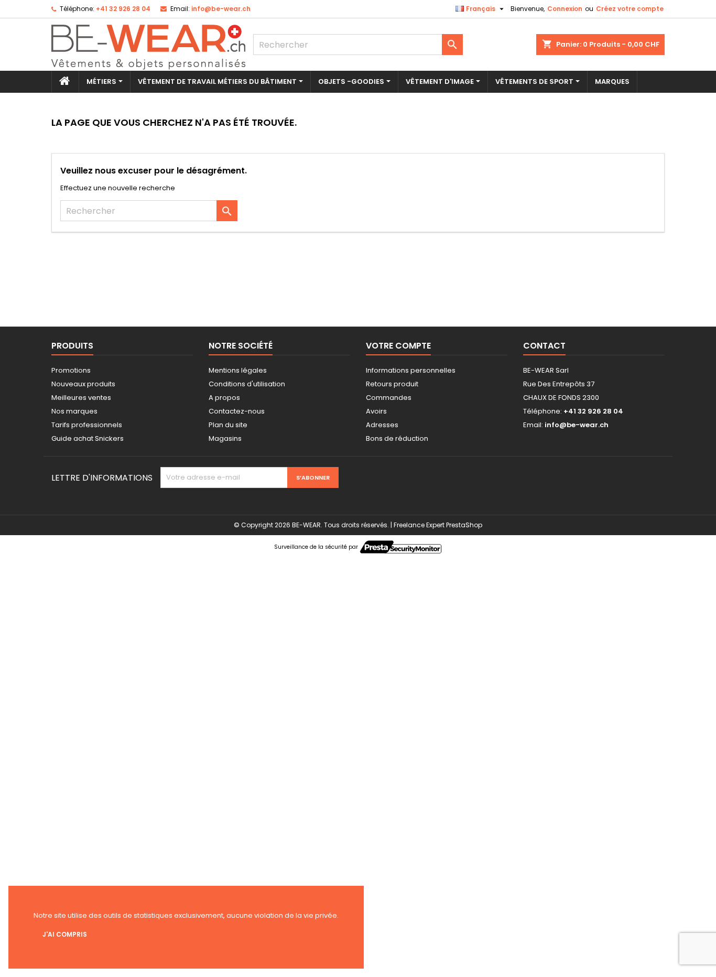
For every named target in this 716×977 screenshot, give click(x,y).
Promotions (71, 370)
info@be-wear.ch (221, 8)
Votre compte (398, 346)
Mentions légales (238, 370)
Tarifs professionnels (86, 425)
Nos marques (74, 411)
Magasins (225, 438)
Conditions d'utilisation (247, 384)
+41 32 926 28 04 (123, 8)
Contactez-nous (237, 411)
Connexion (564, 8)
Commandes (388, 398)
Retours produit (392, 384)
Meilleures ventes (81, 398)
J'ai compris (64, 934)
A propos (224, 398)
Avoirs (376, 411)
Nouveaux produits (83, 384)
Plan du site (228, 425)
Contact (544, 346)
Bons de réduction (397, 438)
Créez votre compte (630, 8)
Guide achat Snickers (87, 438)
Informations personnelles (410, 370)
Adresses (382, 425)
